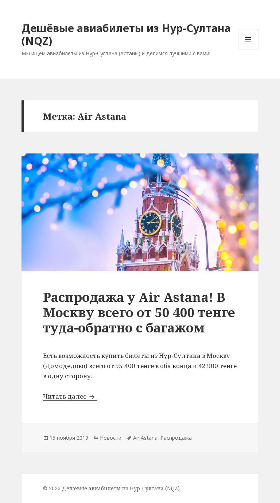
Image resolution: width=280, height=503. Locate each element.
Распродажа (176, 437)
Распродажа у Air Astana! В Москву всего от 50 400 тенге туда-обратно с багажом (139, 312)
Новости (110, 437)
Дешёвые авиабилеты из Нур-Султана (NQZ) (126, 34)
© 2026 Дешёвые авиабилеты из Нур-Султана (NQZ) (111, 488)
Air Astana (145, 437)
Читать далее (70, 396)
